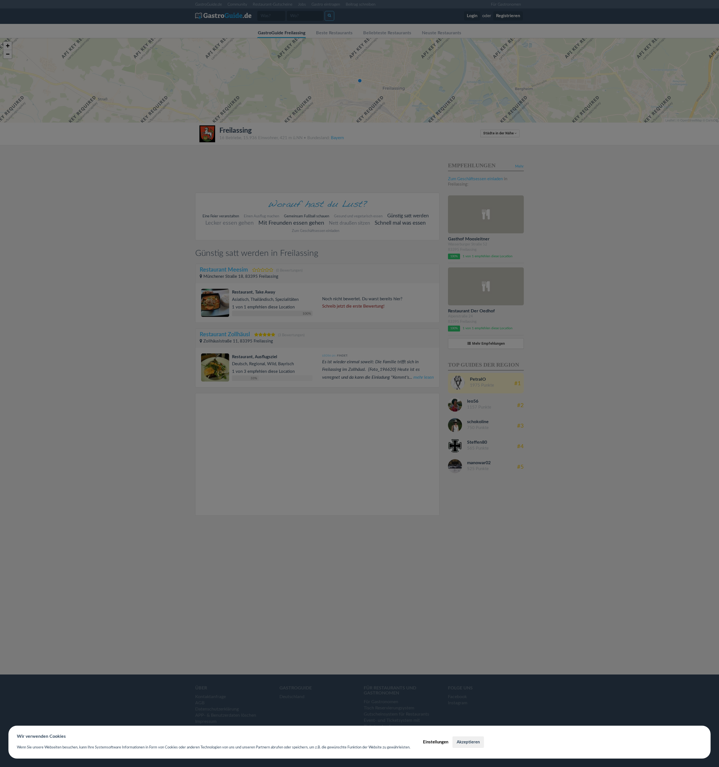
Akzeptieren (468, 742)
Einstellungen (435, 742)
